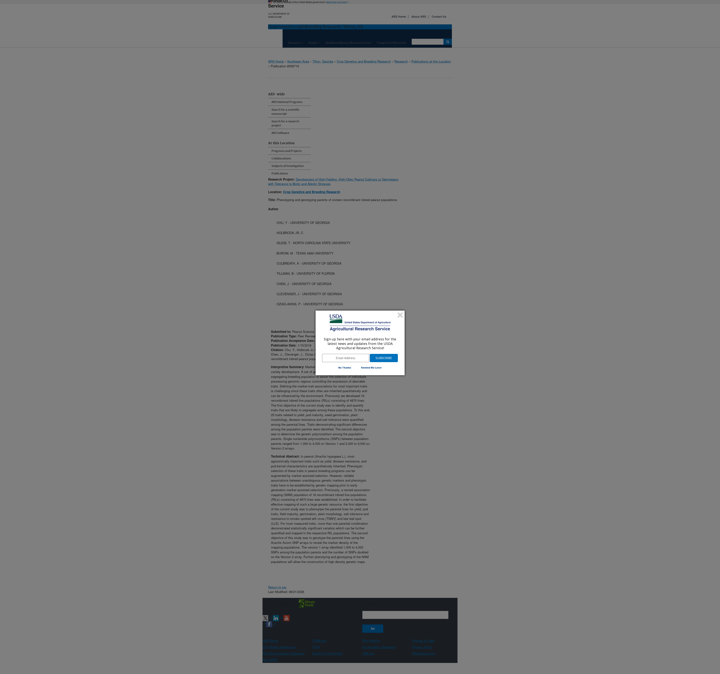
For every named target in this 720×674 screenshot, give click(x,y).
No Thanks (344, 367)
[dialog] (360, 343)
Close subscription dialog (400, 315)
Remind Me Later (371, 367)
